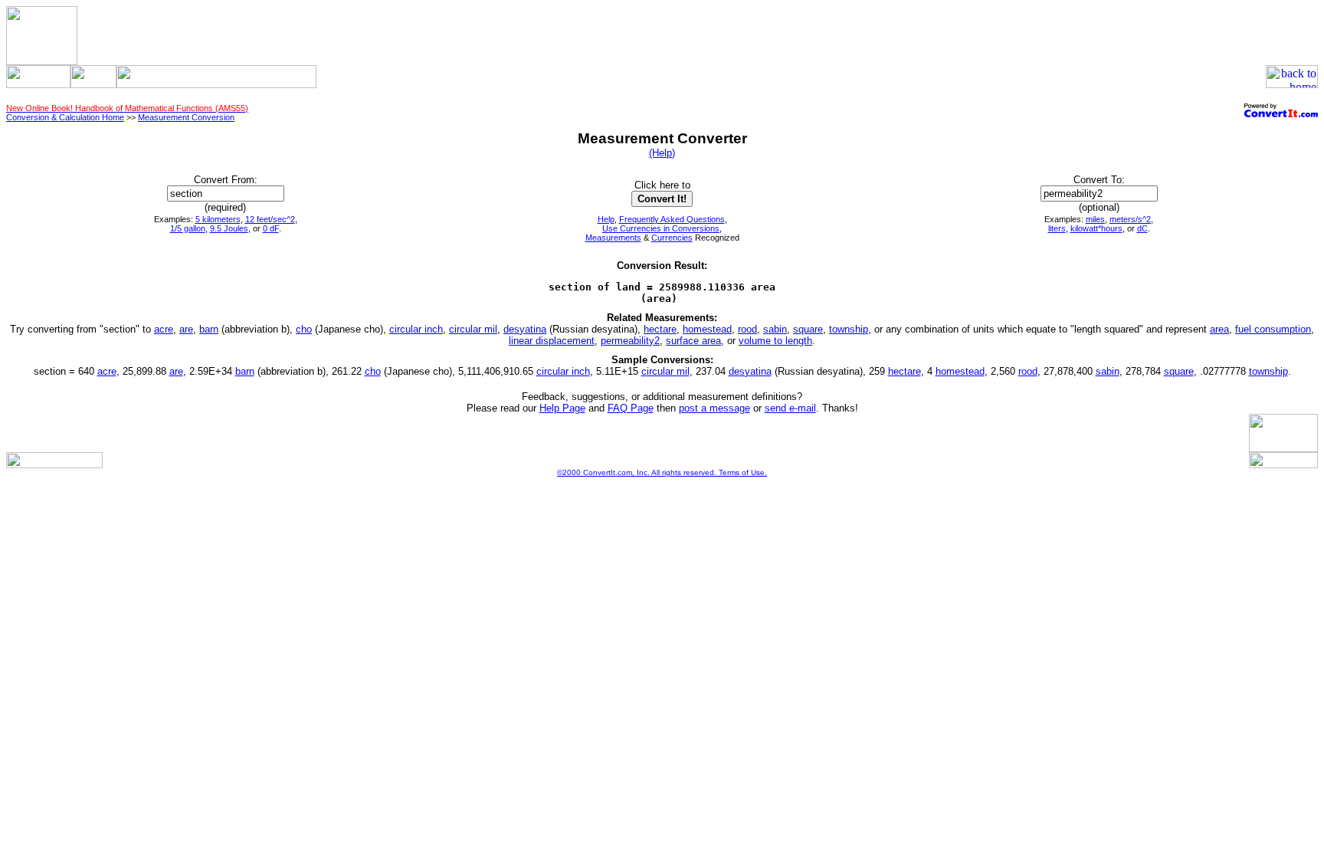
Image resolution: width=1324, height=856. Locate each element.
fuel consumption (1273, 329)
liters (1057, 228)
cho (304, 329)
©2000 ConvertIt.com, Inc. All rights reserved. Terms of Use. (662, 472)
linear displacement (552, 340)
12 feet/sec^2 (270, 219)
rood (747, 329)
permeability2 (630, 340)
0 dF (271, 228)
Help (606, 219)
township (848, 329)
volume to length (775, 340)
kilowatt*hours (1096, 228)
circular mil (473, 329)
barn (208, 329)
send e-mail (790, 408)
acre (163, 329)
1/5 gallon (187, 228)
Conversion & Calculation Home (65, 117)
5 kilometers (218, 219)
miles (1095, 219)
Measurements (613, 237)
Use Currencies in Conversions (660, 228)
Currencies (672, 237)
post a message (714, 408)
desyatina (524, 329)
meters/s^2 (1130, 219)
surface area (693, 340)
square (808, 329)
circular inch (416, 329)
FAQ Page (631, 408)
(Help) (662, 153)
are (186, 329)
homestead (707, 329)
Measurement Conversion (186, 117)
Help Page (562, 408)
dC (1142, 228)
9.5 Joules (229, 228)
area (1219, 329)
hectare (660, 329)
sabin (775, 329)
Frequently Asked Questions (672, 219)
